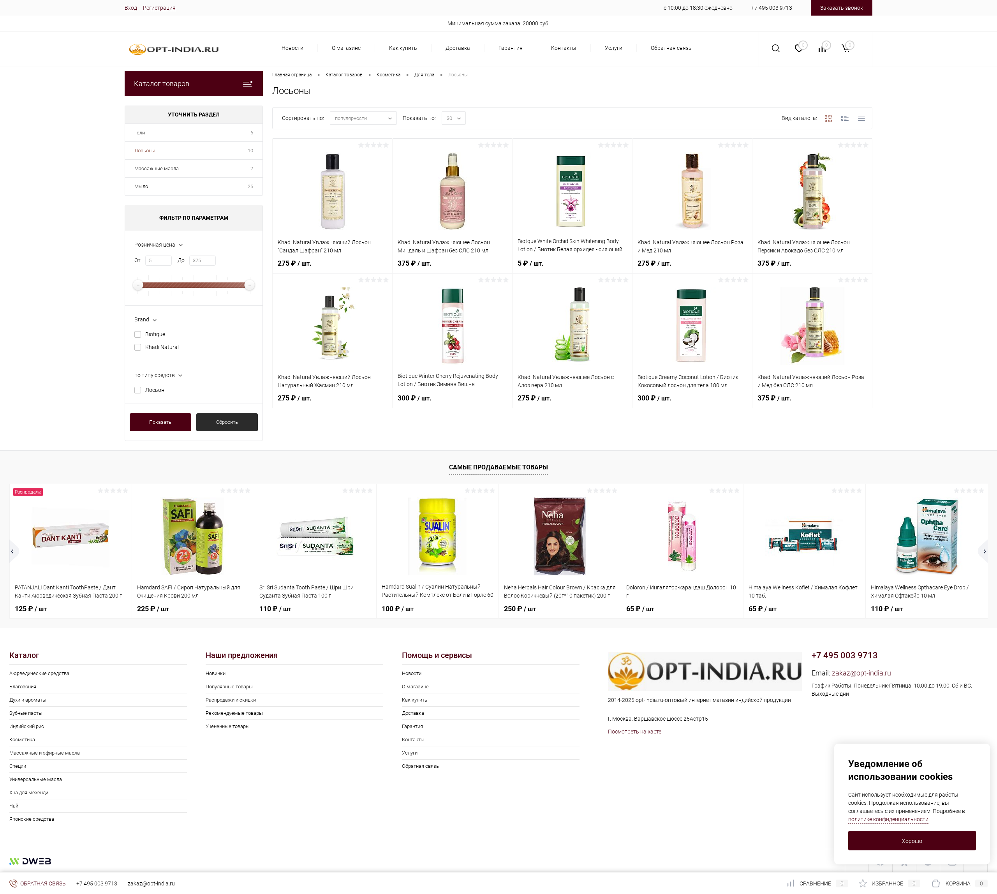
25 (250, 186)
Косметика (22, 739)
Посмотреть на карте (634, 731)
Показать (160, 422)
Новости (292, 48)
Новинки (215, 673)
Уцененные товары (228, 726)
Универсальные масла (35, 779)
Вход (131, 8)
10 (250, 150)
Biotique (155, 334)
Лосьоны (144, 150)
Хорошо (912, 841)
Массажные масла (156, 168)
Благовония (22, 686)
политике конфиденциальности (888, 819)
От (137, 260)
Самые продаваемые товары (498, 467)
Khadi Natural (162, 347)
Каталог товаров (161, 83)
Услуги (613, 48)
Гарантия (510, 48)
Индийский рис (26, 726)
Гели (139, 133)
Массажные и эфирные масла (44, 753)
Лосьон (154, 390)
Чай (13, 806)
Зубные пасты (25, 713)
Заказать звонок (841, 8)
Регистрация (159, 8)
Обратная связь (671, 48)
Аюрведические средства (39, 673)
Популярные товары (229, 686)
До (181, 260)
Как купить (403, 48)
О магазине (346, 48)
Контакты (563, 48)
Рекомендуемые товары (234, 713)
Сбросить (227, 422)
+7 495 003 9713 (771, 8)
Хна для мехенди (28, 792)
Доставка (458, 48)
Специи (17, 766)
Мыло (141, 186)
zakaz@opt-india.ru (861, 673)
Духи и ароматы (27, 700)
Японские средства (31, 819)
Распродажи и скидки (231, 700)
